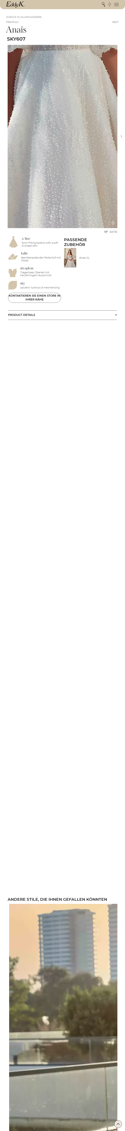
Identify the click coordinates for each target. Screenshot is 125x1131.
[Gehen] (118, 1124)
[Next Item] (121, 136)
